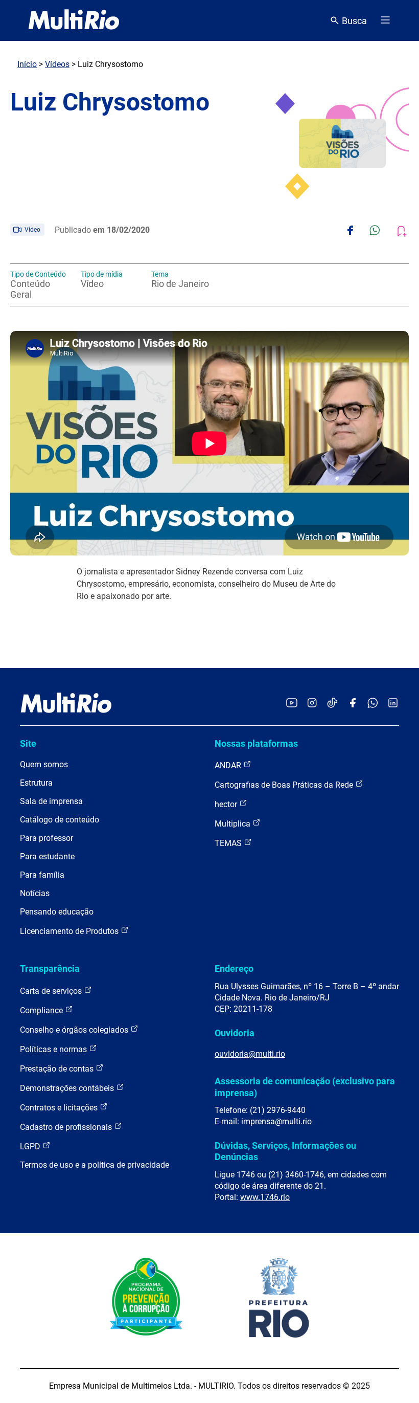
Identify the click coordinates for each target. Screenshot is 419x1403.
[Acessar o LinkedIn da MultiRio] (393, 703)
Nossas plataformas (256, 743)
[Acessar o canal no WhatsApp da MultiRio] (372, 703)
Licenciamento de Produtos (70, 931)
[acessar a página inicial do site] (74, 20)
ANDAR (229, 765)
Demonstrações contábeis (68, 1088)
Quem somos (44, 764)
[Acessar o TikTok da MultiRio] (332, 703)
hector (227, 804)
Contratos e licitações (60, 1107)
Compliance (42, 1010)
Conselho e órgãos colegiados (75, 1030)
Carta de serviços (52, 991)
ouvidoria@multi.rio (250, 1054)
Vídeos (57, 64)
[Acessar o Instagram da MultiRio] (312, 703)
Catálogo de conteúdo (59, 820)
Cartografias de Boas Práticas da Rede (285, 785)
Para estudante (47, 856)
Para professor (46, 838)
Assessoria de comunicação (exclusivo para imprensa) (305, 1087)
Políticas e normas (54, 1049)
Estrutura (36, 783)
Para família (42, 875)
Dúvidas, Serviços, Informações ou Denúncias (285, 1151)
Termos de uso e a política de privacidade (94, 1165)
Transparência (50, 968)
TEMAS (229, 843)
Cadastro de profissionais (67, 1127)
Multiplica (233, 824)
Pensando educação (57, 912)
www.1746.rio (265, 1197)
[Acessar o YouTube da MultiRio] (292, 703)
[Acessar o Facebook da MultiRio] (352, 703)
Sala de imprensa (51, 801)
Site (28, 743)
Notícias (35, 893)
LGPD (31, 1146)
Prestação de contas (58, 1069)
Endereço (234, 968)
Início (27, 64)
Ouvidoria (234, 1033)
